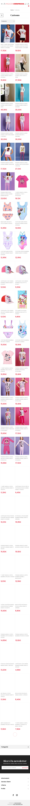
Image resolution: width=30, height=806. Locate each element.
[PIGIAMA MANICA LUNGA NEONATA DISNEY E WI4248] (22, 534)
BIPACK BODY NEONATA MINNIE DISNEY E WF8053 (21, 694)
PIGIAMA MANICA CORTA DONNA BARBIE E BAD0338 (7, 163)
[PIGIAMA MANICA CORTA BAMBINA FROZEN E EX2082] (22, 623)
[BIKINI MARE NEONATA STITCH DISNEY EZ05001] (8, 211)
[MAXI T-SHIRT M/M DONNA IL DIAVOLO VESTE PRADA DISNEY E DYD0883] (8, 33)
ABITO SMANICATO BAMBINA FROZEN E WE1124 (7, 723)
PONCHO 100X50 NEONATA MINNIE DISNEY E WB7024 (7, 664)
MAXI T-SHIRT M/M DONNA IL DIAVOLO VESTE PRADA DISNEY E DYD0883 (7, 46)
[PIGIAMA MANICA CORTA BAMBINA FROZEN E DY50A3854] (22, 357)
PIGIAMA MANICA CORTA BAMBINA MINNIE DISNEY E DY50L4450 (21, 399)
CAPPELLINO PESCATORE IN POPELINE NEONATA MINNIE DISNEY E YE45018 (7, 517)
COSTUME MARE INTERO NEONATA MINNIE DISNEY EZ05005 (7, 253)
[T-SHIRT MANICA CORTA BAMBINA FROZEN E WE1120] (8, 741)
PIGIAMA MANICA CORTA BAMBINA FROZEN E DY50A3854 (21, 369)
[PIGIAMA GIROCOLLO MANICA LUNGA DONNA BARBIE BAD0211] (8, 181)
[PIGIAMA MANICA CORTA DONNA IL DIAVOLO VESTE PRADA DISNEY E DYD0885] (22, 33)
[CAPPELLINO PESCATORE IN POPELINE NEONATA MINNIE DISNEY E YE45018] (8, 505)
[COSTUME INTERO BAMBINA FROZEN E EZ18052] (22, 329)
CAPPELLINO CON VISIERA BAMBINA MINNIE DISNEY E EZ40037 (7, 282)
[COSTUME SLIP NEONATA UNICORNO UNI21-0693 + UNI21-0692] (8, 769)
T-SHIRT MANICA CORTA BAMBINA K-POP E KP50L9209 (21, 194)
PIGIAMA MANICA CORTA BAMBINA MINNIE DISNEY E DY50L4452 (7, 399)
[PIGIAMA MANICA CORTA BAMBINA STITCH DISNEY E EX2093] (8, 623)
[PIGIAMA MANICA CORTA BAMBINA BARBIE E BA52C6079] (22, 564)
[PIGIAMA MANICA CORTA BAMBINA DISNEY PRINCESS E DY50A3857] (8, 416)
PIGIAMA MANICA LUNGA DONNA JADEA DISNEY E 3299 (21, 75)
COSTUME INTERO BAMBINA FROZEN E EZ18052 (22, 340)
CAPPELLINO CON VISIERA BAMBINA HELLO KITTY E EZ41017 (21, 282)
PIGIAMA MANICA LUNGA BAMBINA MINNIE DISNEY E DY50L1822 (21, 428)
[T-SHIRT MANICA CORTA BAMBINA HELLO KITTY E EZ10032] (8, 357)
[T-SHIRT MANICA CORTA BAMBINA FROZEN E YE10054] (8, 564)
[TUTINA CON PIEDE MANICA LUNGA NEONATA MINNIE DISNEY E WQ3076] (8, 594)
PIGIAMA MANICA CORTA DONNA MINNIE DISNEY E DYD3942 (7, 75)
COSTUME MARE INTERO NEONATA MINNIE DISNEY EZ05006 (21, 223)
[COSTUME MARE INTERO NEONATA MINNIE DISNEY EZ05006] (22, 211)
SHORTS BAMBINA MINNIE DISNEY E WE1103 (21, 753)
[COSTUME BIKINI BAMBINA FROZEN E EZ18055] (8, 329)
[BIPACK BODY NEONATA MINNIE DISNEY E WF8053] (22, 682)
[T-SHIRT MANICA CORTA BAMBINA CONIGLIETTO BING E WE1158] (22, 712)
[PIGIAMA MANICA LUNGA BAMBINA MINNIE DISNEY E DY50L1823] (22, 446)
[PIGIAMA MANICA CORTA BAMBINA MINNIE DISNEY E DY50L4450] (22, 387)
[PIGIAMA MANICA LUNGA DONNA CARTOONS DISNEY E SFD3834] (8, 122)
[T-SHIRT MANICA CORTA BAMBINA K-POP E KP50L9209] (22, 181)
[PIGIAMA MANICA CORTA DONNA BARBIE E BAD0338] (8, 152)
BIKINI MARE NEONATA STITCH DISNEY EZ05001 (6, 222)
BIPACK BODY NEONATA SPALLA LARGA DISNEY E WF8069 (21, 606)
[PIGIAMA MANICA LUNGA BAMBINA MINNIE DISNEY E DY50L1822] (22, 416)
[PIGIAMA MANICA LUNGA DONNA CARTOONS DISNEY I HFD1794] (22, 152)
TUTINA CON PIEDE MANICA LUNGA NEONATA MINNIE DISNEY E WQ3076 (7, 606)
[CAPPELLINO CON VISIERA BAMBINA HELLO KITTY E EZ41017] (22, 270)
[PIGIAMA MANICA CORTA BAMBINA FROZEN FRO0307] (22, 769)
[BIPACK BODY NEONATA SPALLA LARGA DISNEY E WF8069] (22, 594)
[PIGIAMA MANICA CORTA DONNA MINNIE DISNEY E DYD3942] (8, 63)
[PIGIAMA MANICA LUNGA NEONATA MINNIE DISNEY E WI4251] (8, 534)
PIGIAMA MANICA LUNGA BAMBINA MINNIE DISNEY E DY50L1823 (21, 458)
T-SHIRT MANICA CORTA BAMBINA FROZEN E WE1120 (7, 753)
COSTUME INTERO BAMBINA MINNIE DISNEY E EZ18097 (22, 252)
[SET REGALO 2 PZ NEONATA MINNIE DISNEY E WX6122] (8, 682)
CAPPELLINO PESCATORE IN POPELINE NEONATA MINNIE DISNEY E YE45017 (22, 488)
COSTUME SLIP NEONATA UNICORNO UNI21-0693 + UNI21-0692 (7, 782)
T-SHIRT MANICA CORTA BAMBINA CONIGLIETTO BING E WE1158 (21, 724)
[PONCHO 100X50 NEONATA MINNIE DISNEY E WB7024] (8, 653)
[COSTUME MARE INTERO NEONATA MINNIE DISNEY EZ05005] (8, 240)
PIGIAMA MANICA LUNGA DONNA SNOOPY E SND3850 (21, 134)
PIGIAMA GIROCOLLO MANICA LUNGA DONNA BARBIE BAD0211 (6, 194)
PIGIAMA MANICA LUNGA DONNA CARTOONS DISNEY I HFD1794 (22, 164)
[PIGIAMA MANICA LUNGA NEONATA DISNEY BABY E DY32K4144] (8, 446)
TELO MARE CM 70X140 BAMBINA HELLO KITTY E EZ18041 (21, 312)
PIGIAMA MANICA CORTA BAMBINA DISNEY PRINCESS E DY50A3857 (7, 428)
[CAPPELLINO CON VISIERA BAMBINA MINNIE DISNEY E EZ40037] (8, 270)
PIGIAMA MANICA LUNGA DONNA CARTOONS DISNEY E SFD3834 (7, 134)
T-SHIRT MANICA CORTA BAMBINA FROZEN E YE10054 (8, 575)
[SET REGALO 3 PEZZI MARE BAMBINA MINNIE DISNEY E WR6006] (22, 505)
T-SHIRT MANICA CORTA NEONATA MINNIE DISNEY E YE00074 (7, 488)
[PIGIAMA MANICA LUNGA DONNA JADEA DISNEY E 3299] (22, 63)
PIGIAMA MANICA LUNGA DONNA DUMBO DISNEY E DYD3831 (21, 105)
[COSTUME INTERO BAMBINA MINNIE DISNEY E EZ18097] (22, 240)
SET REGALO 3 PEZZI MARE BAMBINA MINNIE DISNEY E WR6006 (21, 517)
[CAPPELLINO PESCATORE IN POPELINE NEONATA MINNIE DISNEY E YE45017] (22, 475)
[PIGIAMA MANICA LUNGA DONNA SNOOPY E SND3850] (22, 122)
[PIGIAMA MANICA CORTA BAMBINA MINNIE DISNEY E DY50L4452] (8, 387)
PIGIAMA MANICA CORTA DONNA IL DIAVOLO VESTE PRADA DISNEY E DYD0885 (21, 46)
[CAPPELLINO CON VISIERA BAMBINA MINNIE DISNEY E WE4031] (22, 653)
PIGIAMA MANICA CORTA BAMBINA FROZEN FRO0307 (22, 781)
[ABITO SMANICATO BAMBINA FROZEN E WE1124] (8, 712)
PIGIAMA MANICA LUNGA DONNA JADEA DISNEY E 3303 (7, 105)
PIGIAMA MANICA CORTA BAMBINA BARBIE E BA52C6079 (21, 576)
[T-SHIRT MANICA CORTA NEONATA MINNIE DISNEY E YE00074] (8, 475)
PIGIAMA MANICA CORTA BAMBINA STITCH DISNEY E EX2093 (7, 635)
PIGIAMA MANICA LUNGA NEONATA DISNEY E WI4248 (22, 546)
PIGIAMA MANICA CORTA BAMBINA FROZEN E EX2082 (22, 635)
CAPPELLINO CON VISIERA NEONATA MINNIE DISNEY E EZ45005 (7, 312)
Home (12, 10)
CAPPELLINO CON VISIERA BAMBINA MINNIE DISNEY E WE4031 (21, 665)
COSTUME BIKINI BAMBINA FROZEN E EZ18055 (7, 340)
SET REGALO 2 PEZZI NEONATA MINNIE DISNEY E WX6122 (7, 695)
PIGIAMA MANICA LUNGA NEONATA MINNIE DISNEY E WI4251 (7, 547)
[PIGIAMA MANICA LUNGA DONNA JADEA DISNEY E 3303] (8, 93)
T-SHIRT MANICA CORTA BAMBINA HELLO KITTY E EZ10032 (7, 369)
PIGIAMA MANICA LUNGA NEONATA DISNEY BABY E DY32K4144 (7, 458)
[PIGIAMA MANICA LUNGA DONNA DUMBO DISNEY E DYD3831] (22, 93)
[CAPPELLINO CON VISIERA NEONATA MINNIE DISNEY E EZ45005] (8, 300)
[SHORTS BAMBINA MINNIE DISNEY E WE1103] (22, 741)
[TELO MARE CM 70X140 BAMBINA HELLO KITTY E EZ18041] (22, 300)
